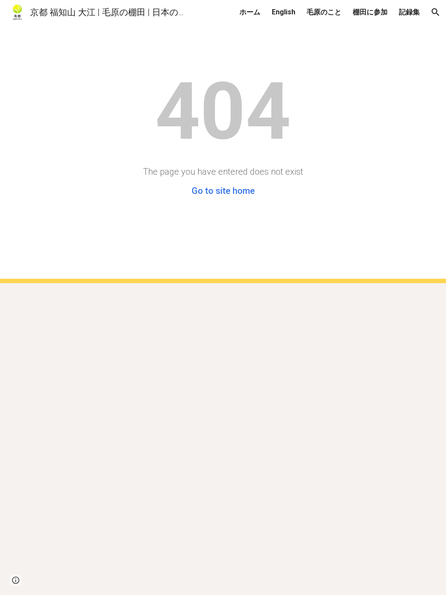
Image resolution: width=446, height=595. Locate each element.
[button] (435, 12)
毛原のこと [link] (324, 12)
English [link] (283, 12)
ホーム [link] (250, 12)
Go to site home (223, 191)
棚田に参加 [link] (370, 12)
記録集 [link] (409, 12)
